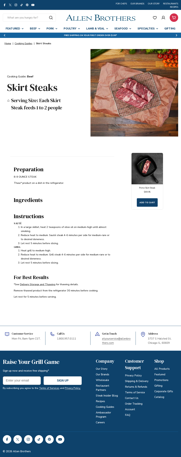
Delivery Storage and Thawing (37, 284)
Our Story (154, 3)
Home (8, 43)
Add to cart (147, 202)
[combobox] (29, 18)
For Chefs (121, 3)
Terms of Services (49, 388)
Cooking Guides (23, 43)
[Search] (51, 18)
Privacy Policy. (73, 388)
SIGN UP (63, 380)
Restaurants (170, 3)
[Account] (163, 18)
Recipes (174, 7)
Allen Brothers (22, 451)
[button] (4, 35)
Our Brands (137, 3)
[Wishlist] (155, 18)
